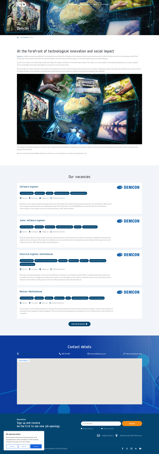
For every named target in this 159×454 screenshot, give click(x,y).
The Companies (85, 4)
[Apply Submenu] (119, 4)
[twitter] (127, 448)
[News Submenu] (98, 4)
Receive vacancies (88, 428)
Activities (105, 4)
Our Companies (25, 37)
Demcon (19, 56)
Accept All (36, 446)
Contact (125, 4)
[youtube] (140, 448)
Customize (12, 446)
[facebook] (122, 448)
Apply (115, 4)
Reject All (24, 446)
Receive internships (109, 428)
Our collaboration (71, 4)
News (95, 4)
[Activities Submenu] (110, 4)
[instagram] (131, 448)
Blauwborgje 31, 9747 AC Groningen (30, 354)
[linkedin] (136, 448)
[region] (24, 440)
